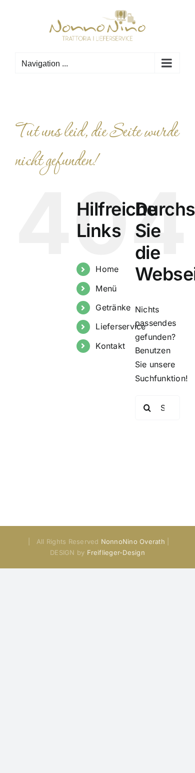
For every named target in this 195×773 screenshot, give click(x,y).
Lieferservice (121, 326)
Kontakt (110, 346)
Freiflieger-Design (116, 552)
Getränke (113, 307)
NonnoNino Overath (133, 541)
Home (107, 269)
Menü (106, 288)
